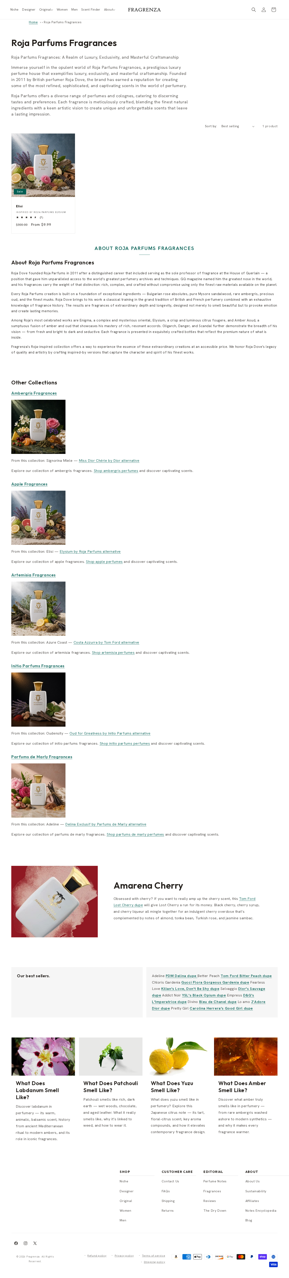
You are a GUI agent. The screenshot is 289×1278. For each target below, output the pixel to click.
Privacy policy (124, 1255)
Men (123, 1220)
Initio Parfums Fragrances (38, 665)
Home (33, 22)
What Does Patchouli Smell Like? (110, 1086)
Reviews (209, 1201)
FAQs (166, 1191)
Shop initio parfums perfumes (125, 743)
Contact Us (170, 1181)
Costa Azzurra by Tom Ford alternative (106, 642)
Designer (127, 1191)
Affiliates (252, 1201)
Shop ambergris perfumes (116, 470)
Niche (124, 1181)
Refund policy (97, 1255)
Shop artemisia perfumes (113, 652)
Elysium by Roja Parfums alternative (90, 551)
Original (126, 1201)
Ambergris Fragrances (34, 393)
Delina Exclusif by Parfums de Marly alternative (105, 824)
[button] (46, 9)
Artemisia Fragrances (33, 575)
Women (125, 1211)
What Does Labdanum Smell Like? (37, 1090)
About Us (252, 1181)
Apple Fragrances (29, 484)
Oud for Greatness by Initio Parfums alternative (110, 733)
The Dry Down (214, 1211)
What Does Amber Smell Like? (242, 1086)
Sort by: (211, 126)
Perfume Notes (215, 1181)
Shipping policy (154, 1262)
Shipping (168, 1201)
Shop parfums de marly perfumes (135, 834)
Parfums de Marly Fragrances (41, 756)
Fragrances (212, 1191)
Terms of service (153, 1255)
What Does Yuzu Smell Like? (172, 1086)
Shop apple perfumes (104, 561)
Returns (168, 1211)
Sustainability (255, 1191)
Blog (248, 1220)
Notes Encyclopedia (261, 1211)
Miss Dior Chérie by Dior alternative (109, 460)
